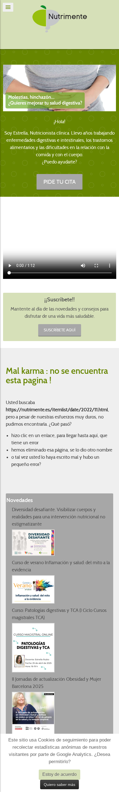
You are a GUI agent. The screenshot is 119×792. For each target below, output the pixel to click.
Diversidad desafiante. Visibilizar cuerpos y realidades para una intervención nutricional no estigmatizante (58, 517)
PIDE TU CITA (59, 181)
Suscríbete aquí (60, 329)
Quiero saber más (59, 784)
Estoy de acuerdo (59, 774)
